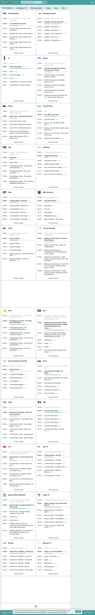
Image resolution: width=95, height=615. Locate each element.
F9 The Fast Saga (15, 66)
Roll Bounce (48, 340)
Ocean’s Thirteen (15, 247)
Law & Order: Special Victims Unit (20, 37)
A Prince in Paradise (16, 366)
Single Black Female (51, 156)
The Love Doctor (49, 393)
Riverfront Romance (16, 378)
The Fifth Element (50, 201)
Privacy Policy (63, 612)
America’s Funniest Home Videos (54, 315)
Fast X (11, 71)
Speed (11, 63)
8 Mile (46, 347)
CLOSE (78, 611)
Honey (46, 343)
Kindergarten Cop (49, 216)
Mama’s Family (49, 500)
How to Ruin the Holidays (52, 383)
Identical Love (14, 369)
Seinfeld (46, 18)
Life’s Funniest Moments (52, 378)
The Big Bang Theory (16, 166)
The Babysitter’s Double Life (53, 152)
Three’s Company (49, 525)
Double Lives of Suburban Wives (20, 452)
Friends (46, 123)
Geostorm (13, 157)
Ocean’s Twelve (14, 243)
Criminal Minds (14, 197)
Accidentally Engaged (16, 374)
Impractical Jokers (15, 233)
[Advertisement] (36, 294)
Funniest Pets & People (52, 371)
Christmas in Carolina (51, 390)
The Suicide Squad (15, 250)
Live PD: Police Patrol (51, 407)
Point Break (48, 205)
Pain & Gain (48, 570)
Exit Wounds (48, 563)
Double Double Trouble (51, 164)
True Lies (47, 209)
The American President (51, 138)
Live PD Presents (49, 119)
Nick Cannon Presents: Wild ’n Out (55, 350)
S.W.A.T (46, 548)
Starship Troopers (49, 197)
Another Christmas (50, 386)
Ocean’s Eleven (15, 238)
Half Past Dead (49, 566)
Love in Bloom (14, 381)
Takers (46, 560)
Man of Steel (14, 162)
